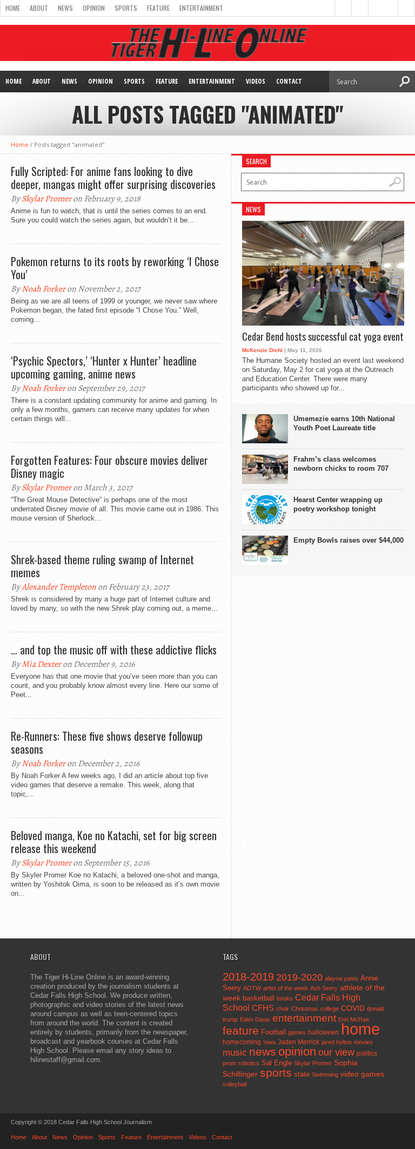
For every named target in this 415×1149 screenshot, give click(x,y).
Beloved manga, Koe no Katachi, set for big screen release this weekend (114, 842)
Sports (126, 7)
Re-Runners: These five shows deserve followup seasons (107, 742)
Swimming (325, 1074)
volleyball (234, 1084)
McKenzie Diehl (262, 350)
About (39, 7)
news (262, 1051)
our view (336, 1052)
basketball (259, 998)
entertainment (304, 1018)
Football (273, 1032)
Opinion (94, 7)
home (360, 1029)
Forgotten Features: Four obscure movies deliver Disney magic (109, 466)
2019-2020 (299, 977)
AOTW (252, 988)
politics (367, 1053)
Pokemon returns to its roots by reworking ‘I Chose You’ (115, 268)
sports (276, 1072)
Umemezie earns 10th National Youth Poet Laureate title (344, 423)
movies (363, 1042)
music (235, 1052)
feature (241, 1030)
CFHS (263, 1007)
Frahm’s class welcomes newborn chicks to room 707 (341, 463)
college (329, 1008)
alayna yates (341, 978)
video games (362, 1074)
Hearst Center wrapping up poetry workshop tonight (338, 504)
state (302, 1074)
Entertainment (201, 7)
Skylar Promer (46, 199)
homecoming (242, 1042)
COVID (353, 1008)
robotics (248, 1063)
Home (12, 7)
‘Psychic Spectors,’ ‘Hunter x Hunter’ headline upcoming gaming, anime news (104, 367)
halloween (323, 1032)
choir (282, 1008)
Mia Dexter (41, 664)
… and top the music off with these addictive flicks (114, 649)
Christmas (304, 1008)
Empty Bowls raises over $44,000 (348, 540)
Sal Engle (277, 1063)
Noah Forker (43, 289)
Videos (255, 81)
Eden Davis (255, 1019)
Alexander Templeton (59, 587)
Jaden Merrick (298, 1042)
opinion (297, 1051)
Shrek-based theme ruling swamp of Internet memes (102, 566)
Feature (158, 7)
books (285, 998)
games (297, 1032)
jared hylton (337, 1042)
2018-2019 (248, 977)
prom (229, 1063)
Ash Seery (324, 988)
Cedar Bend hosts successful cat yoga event (323, 337)
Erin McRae (353, 1019)
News (65, 7)
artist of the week (285, 988)
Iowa (269, 1042)
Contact (289, 81)
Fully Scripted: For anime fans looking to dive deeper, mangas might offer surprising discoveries (113, 178)
